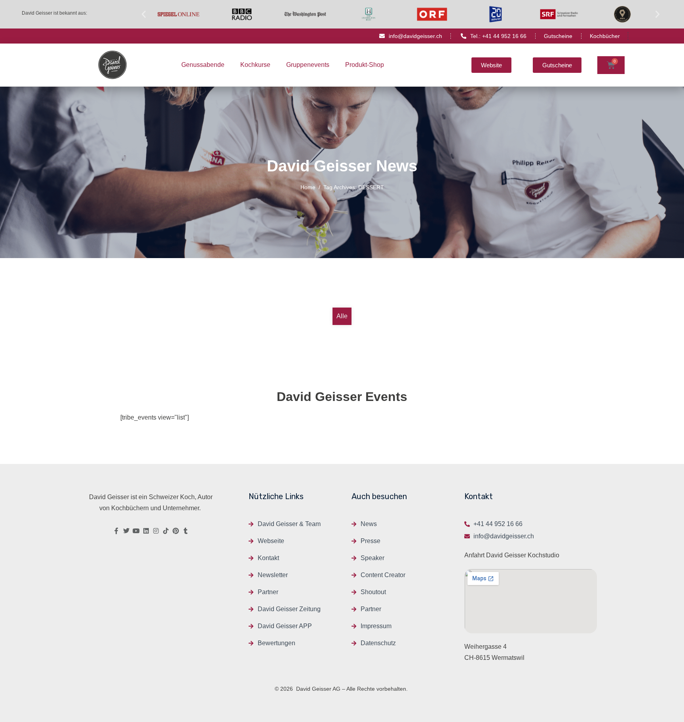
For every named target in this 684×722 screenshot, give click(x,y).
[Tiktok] (166, 531)
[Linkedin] (146, 531)
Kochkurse (255, 64)
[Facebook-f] (116, 531)
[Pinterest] (176, 531)
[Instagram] (156, 531)
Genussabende (202, 64)
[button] (143, 14)
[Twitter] (126, 531)
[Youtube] (136, 531)
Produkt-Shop (364, 64)
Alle (342, 316)
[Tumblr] (185, 531)
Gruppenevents (307, 64)
